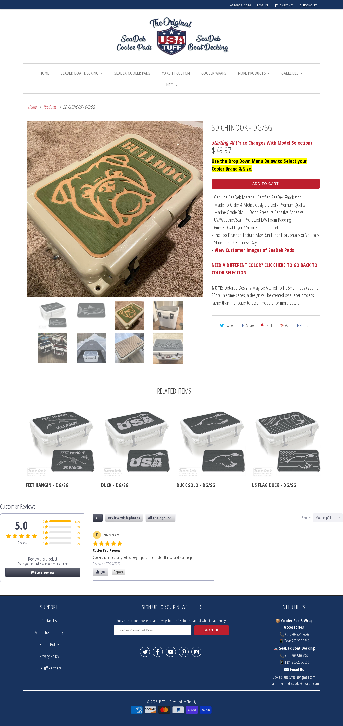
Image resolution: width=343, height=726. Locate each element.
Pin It (269, 325)
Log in (262, 5)
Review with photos (124, 517)
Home (44, 73)
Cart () (286, 5)
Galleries (290, 73)
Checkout (308, 5)
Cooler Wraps (214, 73)
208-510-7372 (300, 655)
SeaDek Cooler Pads (132, 73)
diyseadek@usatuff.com (303, 683)
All (98, 517)
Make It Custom (176, 73)
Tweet (230, 325)
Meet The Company (49, 632)
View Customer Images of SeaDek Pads (254, 250)
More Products (252, 73)
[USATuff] (171, 37)
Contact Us (49, 621)
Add (287, 325)
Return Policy (49, 644)
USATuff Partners (49, 668)
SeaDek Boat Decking (80, 73)
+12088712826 (240, 5)
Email (306, 325)
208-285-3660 (300, 641)
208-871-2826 (300, 634)
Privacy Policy (49, 656)
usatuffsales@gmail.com (299, 677)
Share (250, 325)
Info (169, 85)
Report (118, 571)
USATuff (163, 702)
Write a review (42, 572)
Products (49, 107)
